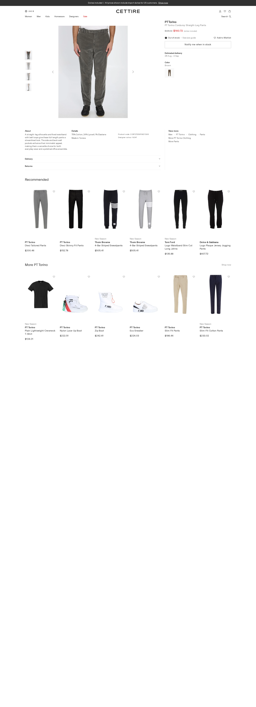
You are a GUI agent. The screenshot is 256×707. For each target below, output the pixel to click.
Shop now (178, 3)
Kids (47, 16)
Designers (74, 16)
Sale (85, 16)
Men (39, 16)
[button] (29, 11)
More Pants (173, 141)
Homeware (59, 16)
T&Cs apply (167, 3)
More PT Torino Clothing (179, 138)
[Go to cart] (229, 11)
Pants (202, 134)
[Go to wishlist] (225, 11)
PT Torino (170, 22)
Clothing (192, 134)
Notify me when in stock (198, 44)
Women (28, 16)
